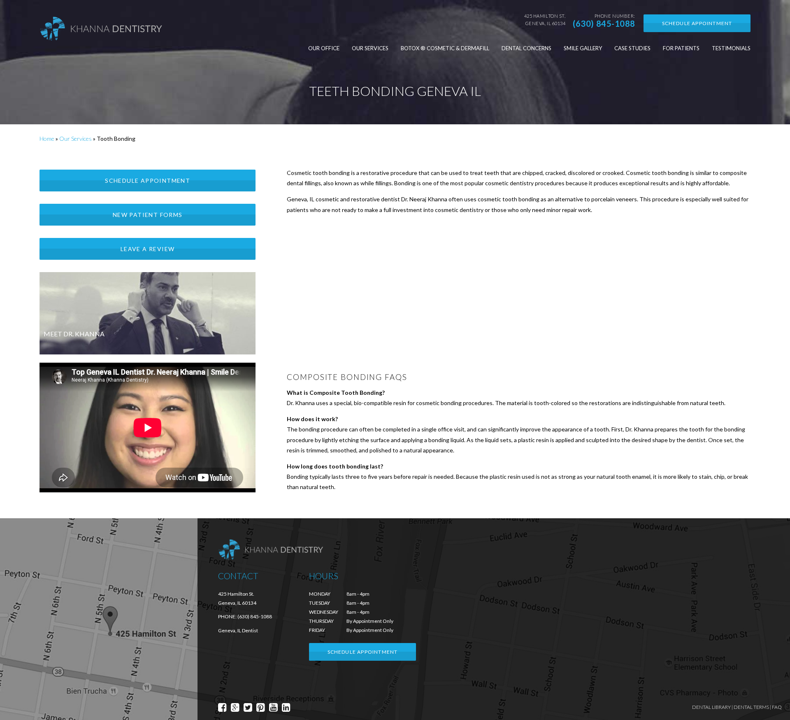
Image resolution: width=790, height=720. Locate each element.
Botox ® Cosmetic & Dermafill (445, 48)
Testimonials (731, 48)
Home (47, 138)
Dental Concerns (526, 48)
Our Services (370, 48)
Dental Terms (751, 707)
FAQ (777, 707)
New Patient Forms (148, 214)
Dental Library (711, 707)
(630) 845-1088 (604, 23)
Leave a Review (148, 248)
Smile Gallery (583, 48)
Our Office (323, 48)
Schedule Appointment (697, 23)
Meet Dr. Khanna (74, 334)
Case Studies (632, 48)
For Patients (681, 48)
